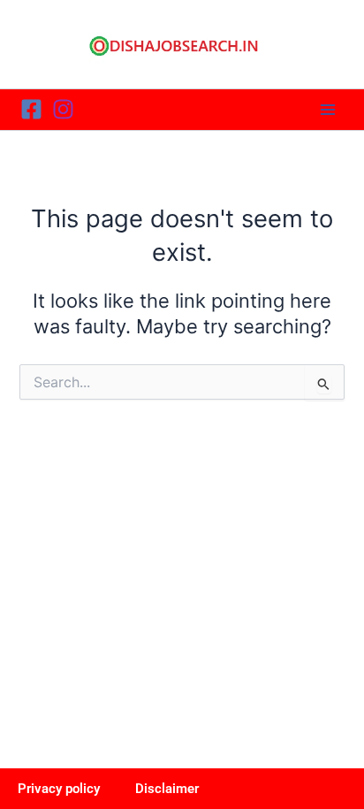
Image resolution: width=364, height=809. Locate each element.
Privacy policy (59, 789)
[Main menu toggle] (327, 109)
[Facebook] (31, 109)
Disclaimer (167, 789)
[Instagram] (63, 109)
